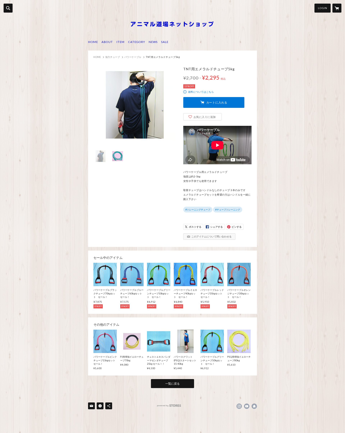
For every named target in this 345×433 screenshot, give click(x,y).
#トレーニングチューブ (197, 209)
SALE (164, 41)
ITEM (120, 41)
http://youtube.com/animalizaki (246, 406)
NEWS (153, 41)
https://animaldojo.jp (254, 406)
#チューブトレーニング (227, 209)
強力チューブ (112, 57)
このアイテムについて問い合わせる (211, 236)
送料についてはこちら (201, 91)
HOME (93, 41)
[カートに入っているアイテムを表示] (336, 8)
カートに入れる (216, 102)
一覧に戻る (172, 383)
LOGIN (322, 8)
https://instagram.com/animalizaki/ (239, 406)
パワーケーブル (133, 57)
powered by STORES (169, 405)
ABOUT (107, 41)
